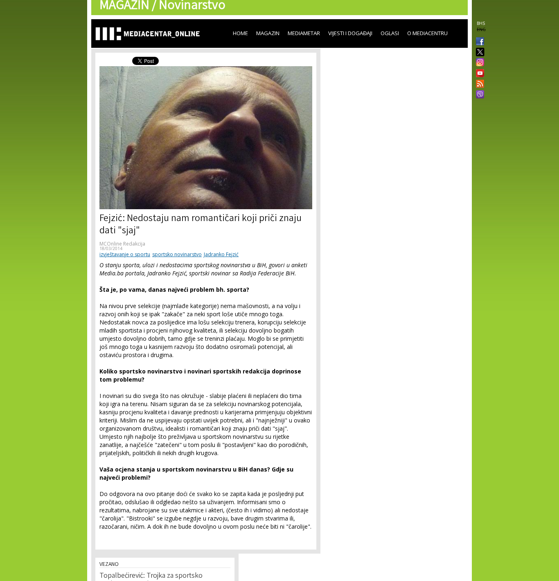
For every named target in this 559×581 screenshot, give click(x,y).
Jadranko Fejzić (221, 254)
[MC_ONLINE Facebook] (478, 42)
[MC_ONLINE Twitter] (478, 52)
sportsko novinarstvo (177, 254)
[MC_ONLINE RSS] (478, 84)
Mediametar (304, 33)
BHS (481, 23)
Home (240, 33)
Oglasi (390, 33)
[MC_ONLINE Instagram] (478, 63)
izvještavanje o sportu (124, 254)
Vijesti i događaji (350, 33)
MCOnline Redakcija (122, 243)
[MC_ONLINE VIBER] (478, 95)
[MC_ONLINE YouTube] (478, 73)
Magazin (268, 33)
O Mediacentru (427, 33)
